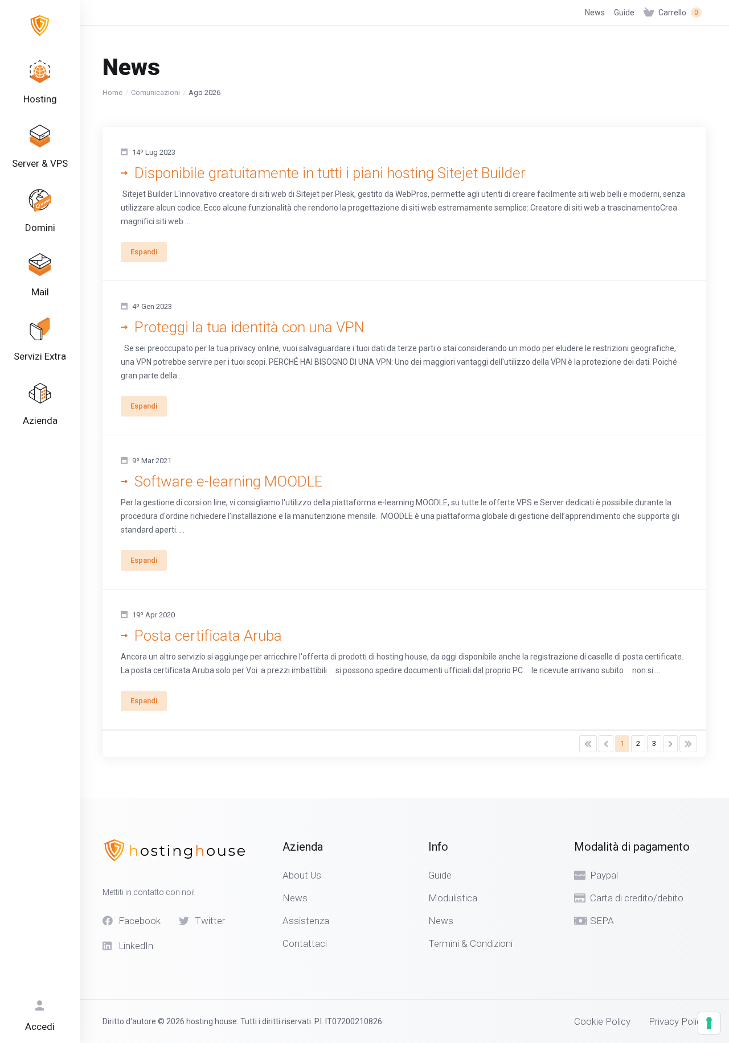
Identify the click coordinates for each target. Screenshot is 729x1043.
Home (112, 92)
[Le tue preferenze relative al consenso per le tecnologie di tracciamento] (709, 1023)
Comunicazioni (155, 92)
